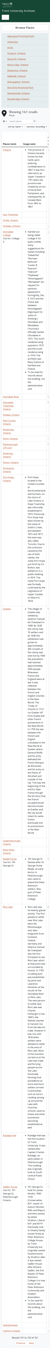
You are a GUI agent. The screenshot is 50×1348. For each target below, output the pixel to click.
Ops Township (10, 214)
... (8, 104)
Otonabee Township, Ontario (8, 406)
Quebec (7, 608)
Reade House (10, 858)
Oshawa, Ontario (11, 226)
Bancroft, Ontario (16, 59)
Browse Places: (25, 28)
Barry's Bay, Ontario (17, 64)
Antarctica (12, 41)
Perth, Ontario (10, 438)
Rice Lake (8, 906)
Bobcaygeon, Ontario (18, 81)
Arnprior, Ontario (16, 53)
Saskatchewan (10, 1325)
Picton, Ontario (11, 462)
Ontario (7, 149)
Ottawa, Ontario (11, 414)
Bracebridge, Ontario (18, 99)
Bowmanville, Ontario (18, 93)
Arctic (10, 47)
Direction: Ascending (36, 126)
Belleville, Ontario (16, 76)
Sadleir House (10, 1186)
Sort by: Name (14, 126)
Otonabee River (11, 396)
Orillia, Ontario (10, 220)
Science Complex (11, 1330)
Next (31, 1343)
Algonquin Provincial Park (20, 36)
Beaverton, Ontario (17, 70)
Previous (20, 1343)
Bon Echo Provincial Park (20, 87)
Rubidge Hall (9, 1135)
